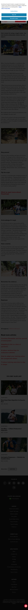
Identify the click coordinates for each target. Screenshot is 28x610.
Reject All (14, 14)
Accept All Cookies (14, 18)
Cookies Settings (14, 11)
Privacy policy (7, 8)
